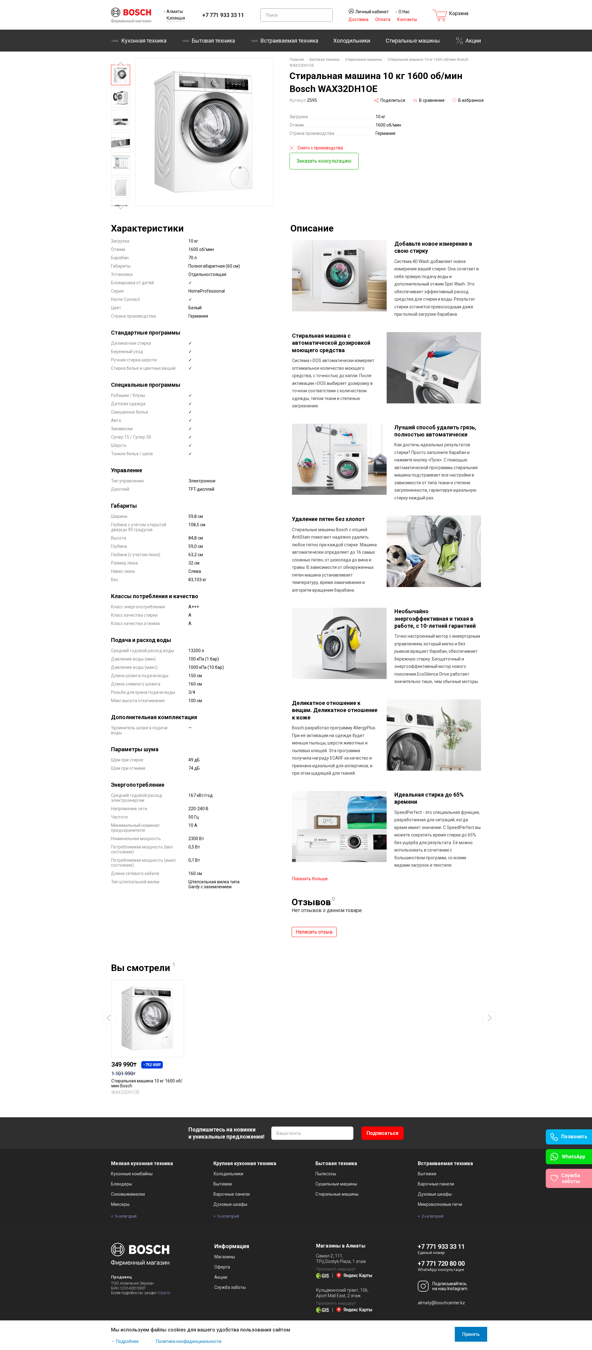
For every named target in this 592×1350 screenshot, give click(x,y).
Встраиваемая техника (445, 1163)
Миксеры (120, 1204)
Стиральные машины (413, 40)
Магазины (224, 1256)
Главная (297, 59)
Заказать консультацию (324, 161)
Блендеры (121, 1183)
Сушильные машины (336, 1183)
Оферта (163, 1293)
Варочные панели (231, 1194)
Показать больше (310, 878)
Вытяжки (222, 1183)
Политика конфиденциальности (188, 1341)
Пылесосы (325, 1173)
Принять (471, 1334)
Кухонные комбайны (132, 1173)
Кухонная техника (143, 40)
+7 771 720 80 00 (441, 1263)
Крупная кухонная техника (244, 1163)
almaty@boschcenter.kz (441, 1302)
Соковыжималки (128, 1194)
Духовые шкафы (230, 1204)
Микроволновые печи (440, 1204)
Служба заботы (230, 1287)
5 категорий (126, 1216)
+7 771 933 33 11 (223, 15)
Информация (231, 1246)
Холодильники (351, 40)
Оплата (382, 19)
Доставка (358, 19)
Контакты (407, 19)
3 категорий (228, 1216)
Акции (473, 40)
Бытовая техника (213, 40)
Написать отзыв (314, 932)
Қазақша (175, 17)
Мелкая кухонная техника (142, 1163)
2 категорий (432, 1216)
